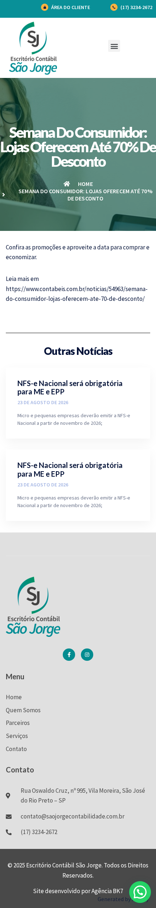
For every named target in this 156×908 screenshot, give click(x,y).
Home (14, 697)
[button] (114, 46)
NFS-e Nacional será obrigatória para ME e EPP (70, 387)
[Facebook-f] (69, 654)
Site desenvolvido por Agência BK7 (78, 891)
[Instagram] (87, 654)
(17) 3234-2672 (136, 7)
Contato (16, 749)
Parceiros (18, 723)
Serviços (17, 736)
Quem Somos (23, 710)
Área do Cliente (70, 7)
